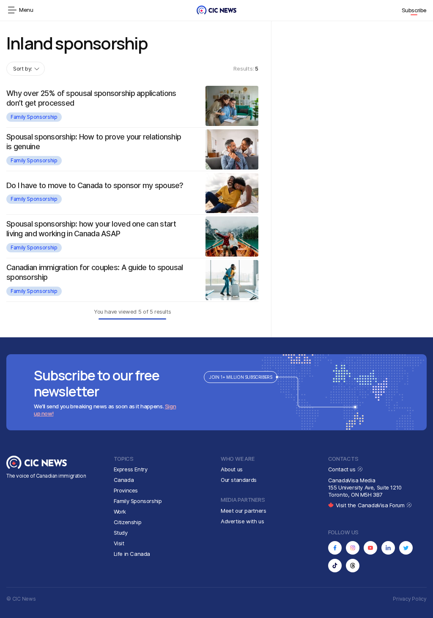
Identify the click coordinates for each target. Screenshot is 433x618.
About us (232, 469)
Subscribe (414, 10)
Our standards (239, 479)
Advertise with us (242, 521)
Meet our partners (243, 510)
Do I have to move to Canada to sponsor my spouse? (95, 185)
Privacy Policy (410, 599)
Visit (119, 543)
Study (121, 532)
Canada (124, 479)
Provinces (126, 490)
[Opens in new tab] (335, 548)
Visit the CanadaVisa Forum (371, 505)
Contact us (342, 469)
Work (120, 511)
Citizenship (128, 522)
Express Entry (131, 469)
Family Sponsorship (34, 117)
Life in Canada (132, 553)
